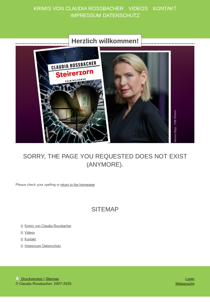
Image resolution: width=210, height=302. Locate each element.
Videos (30, 232)
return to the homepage (77, 185)
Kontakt (30, 239)
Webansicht (184, 284)
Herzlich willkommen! (105, 41)
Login (189, 279)
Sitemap (52, 279)
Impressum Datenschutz (43, 246)
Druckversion (32, 279)
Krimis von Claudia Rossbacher (48, 226)
